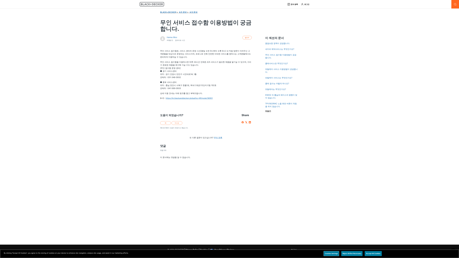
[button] (306, 4)
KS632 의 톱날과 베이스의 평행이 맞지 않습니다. (281, 96)
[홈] (152, 4)
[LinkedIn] (250, 122)
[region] (229, 254)
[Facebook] (243, 122)
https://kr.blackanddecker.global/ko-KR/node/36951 (189, 98)
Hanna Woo (172, 37)
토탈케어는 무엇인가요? (275, 89)
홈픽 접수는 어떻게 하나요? (277, 83)
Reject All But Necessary (352, 253)
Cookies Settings (331, 253)
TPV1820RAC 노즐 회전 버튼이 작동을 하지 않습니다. (281, 105)
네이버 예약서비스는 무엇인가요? (279, 49)
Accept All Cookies (373, 253)
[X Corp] (246, 122)
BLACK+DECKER (168, 12)
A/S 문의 (183, 12)
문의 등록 (218, 137)
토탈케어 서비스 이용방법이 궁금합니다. (281, 70)
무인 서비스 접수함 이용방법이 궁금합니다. (280, 56)
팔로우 (247, 37)
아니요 (177, 123)
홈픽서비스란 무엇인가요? (276, 63)
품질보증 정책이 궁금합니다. (277, 43)
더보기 (268, 111)
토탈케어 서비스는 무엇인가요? (278, 78)
